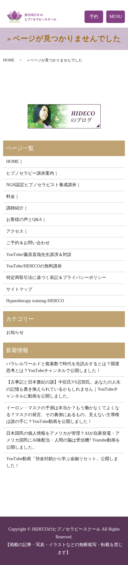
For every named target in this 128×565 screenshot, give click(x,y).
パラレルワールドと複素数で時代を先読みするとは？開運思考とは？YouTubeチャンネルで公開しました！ (62, 367)
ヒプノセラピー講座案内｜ (32, 173)
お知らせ (15, 332)
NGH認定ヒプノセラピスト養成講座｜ (43, 184)
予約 (93, 16)
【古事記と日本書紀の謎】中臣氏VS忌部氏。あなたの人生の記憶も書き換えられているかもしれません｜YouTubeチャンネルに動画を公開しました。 (63, 389)
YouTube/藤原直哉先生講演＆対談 (38, 254)
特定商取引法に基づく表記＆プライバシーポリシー (56, 277)
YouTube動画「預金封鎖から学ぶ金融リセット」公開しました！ (62, 462)
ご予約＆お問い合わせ (28, 242)
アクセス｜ (17, 231)
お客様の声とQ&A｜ (26, 219)
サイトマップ (19, 289)
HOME (8, 60)
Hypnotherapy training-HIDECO (35, 300)
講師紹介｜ (17, 208)
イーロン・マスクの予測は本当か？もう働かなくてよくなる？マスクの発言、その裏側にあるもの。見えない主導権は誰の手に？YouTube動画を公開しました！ (62, 415)
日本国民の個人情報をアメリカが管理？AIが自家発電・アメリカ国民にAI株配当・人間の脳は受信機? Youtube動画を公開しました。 (63, 440)
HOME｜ (14, 161)
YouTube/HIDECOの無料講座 (34, 266)
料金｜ (12, 196)
